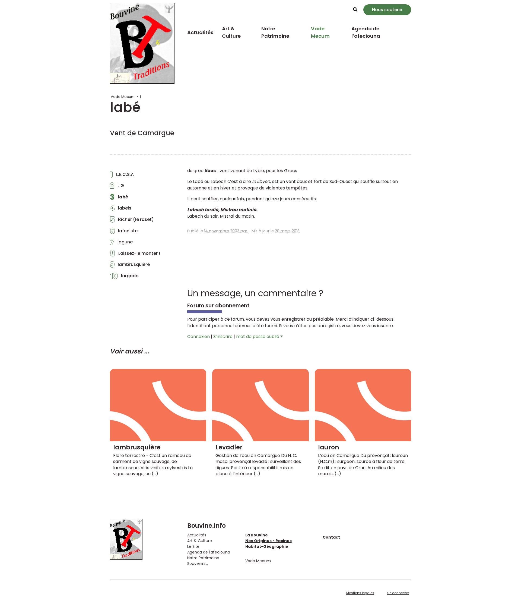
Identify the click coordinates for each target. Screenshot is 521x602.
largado (124, 277)
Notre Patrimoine (275, 32)
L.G (117, 187)
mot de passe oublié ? (259, 336)
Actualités (200, 32)
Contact (331, 537)
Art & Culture (231, 32)
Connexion (198, 336)
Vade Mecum (320, 32)
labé (119, 198)
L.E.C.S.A (122, 176)
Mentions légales (360, 593)
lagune (121, 243)
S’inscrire (223, 336)
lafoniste (124, 232)
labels (120, 209)
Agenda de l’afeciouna (365, 32)
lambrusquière (130, 266)
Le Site (193, 546)
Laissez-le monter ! (135, 255)
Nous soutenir (387, 10)
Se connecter (398, 593)
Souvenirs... (197, 563)
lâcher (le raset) (132, 221)
